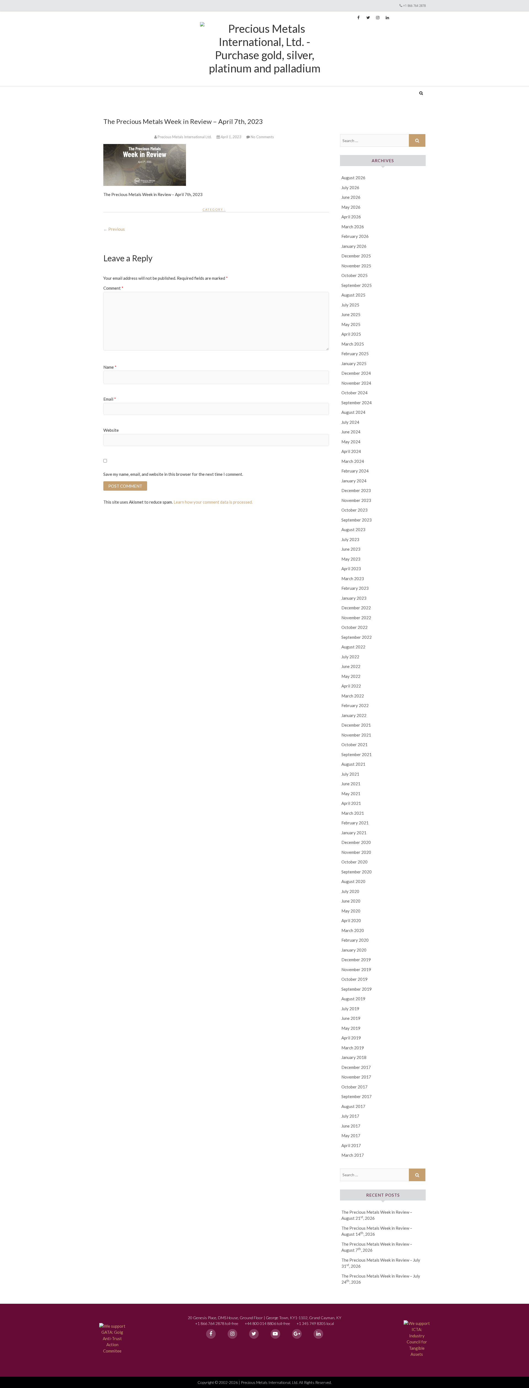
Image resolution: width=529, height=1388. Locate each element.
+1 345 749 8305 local (315, 1323)
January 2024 (353, 480)
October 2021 (354, 744)
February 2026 (355, 236)
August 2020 (353, 881)
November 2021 (356, 734)
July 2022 (350, 656)
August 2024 (353, 412)
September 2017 (356, 1096)
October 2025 (354, 275)
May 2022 (350, 676)
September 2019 (356, 989)
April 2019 (351, 1037)
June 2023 (350, 549)
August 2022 (353, 646)
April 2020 (351, 920)
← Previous (114, 229)
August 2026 (353, 177)
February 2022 (355, 705)
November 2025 (356, 265)
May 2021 (350, 793)
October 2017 (354, 1086)
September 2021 (356, 754)
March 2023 (352, 578)
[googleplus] (297, 1334)
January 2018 (353, 1057)
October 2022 (354, 627)
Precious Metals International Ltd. (145, 89)
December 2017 (356, 1067)
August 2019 (353, 998)
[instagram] (232, 1334)
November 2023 (356, 500)
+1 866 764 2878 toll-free (216, 1323)
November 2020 (356, 852)
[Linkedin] (318, 1334)
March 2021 (352, 813)
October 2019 (354, 979)
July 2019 (350, 1008)
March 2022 (352, 695)
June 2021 (350, 783)
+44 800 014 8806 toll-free (267, 1323)
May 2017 (350, 1135)
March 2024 (352, 461)
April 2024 (351, 451)
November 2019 (356, 969)
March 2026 (352, 226)
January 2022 (353, 715)
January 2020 (353, 949)
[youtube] (275, 1334)
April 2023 (351, 568)
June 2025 (350, 314)
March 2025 (352, 343)
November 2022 (356, 617)
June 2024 (350, 431)
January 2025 (353, 363)
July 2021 (350, 774)
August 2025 (353, 294)
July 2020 (350, 891)
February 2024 (355, 470)
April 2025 (351, 334)
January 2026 (353, 246)
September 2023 (356, 519)
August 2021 (353, 764)
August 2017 (353, 1106)
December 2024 (356, 373)
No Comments (262, 137)
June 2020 (350, 900)
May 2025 (350, 324)
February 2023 (355, 588)
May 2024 (350, 441)
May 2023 (350, 558)
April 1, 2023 (231, 137)
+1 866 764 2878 (414, 6)
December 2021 (356, 724)
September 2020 (356, 871)
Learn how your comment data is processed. (213, 501)
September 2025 (356, 285)
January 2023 (353, 598)
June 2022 (350, 666)
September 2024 (356, 402)
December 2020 (356, 842)
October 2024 (354, 392)
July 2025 (350, 304)
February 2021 (355, 822)
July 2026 (350, 187)
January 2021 (353, 832)
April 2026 (351, 216)
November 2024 (356, 383)
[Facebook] (211, 1334)
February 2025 (355, 353)
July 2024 (350, 422)
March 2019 (352, 1047)
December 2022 (356, 607)
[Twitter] (254, 1334)
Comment (113, 288)
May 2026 (350, 207)
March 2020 (352, 930)
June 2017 (350, 1125)
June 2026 (350, 197)
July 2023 (350, 539)
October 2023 (354, 509)
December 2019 (356, 959)
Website (111, 430)
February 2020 (355, 940)
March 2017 (352, 1155)
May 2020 (350, 910)
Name (110, 367)
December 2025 (356, 255)
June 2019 (350, 1018)
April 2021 (351, 803)
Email (109, 398)
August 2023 (353, 529)
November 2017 (356, 1076)
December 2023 (356, 490)
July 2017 (350, 1115)
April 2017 (351, 1145)
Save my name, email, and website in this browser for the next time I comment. (173, 474)
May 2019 (350, 1028)
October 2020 (354, 861)
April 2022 (351, 685)
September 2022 (356, 637)
